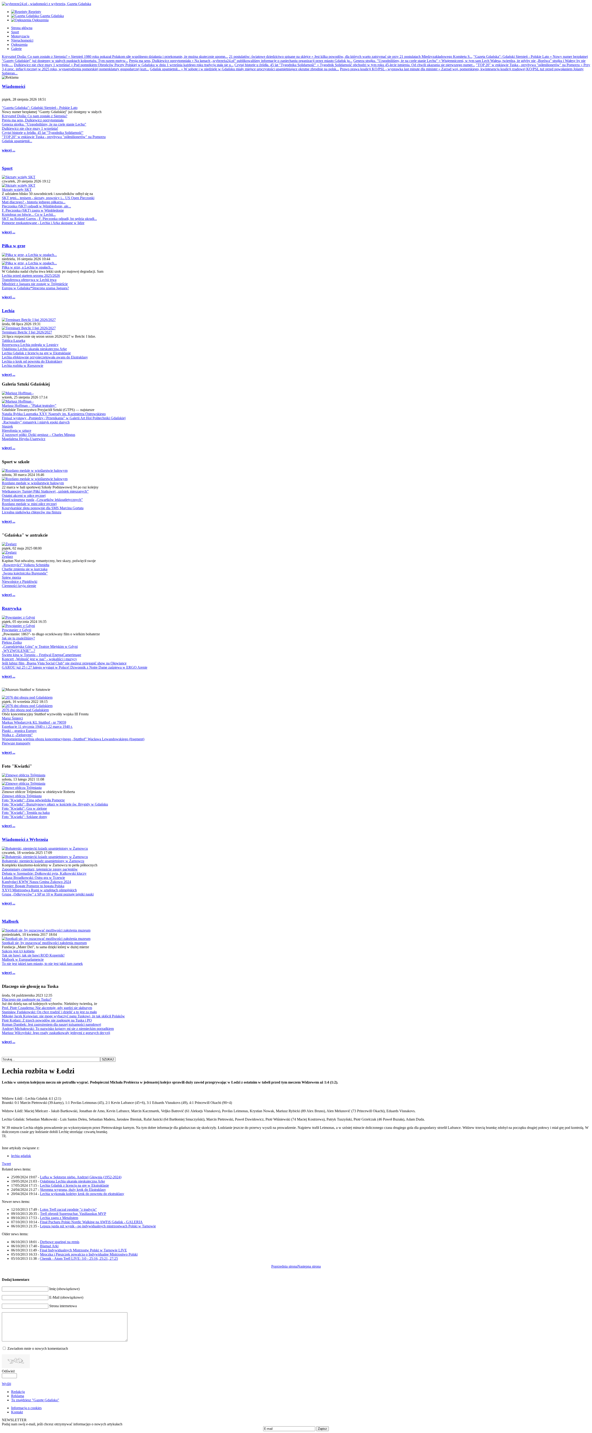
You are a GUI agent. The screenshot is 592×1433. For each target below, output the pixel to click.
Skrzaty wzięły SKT (17, 189)
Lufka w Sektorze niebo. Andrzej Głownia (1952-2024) (80, 1177)
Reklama (17, 1396)
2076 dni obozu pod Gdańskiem (25, 710)
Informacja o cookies (26, 1408)
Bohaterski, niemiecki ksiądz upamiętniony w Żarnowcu (43, 861)
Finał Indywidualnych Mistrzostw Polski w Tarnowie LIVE (83, 1250)
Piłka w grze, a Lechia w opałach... (27, 267)
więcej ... (8, 150)
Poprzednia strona (284, 1266)
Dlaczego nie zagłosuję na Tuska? (26, 999)
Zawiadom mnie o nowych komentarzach (37, 1348)
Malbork (10, 921)
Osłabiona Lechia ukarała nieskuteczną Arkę (72, 1181)
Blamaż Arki (49, 1246)
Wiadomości (13, 86)
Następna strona (309, 1266)
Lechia (8, 310)
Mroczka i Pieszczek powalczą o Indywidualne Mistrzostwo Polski (89, 1254)
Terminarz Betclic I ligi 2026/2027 (27, 332)
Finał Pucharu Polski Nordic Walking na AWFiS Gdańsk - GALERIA (91, 1222)
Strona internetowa (63, 1306)
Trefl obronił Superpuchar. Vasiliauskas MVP (73, 1214)
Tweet (6, 1164)
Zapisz (322, 1428)
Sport (7, 168)
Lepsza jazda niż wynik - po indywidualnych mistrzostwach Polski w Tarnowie (98, 1226)
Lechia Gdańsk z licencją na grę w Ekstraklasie (74, 1185)
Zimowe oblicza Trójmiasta (22, 788)
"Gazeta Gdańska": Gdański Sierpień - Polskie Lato (39, 108)
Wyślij (6, 1384)
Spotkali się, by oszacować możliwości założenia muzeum (44, 943)
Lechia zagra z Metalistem (59, 1218)
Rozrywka (12, 608)
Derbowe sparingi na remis (59, 1242)
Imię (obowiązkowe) (64, 1289)
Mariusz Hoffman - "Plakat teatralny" (29, 406)
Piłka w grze (13, 245)
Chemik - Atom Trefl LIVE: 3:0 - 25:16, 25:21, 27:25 (79, 1258)
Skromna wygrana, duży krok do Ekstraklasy (73, 1190)
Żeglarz (7, 557)
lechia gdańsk (21, 1156)
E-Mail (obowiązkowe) (66, 1297)
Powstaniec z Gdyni (16, 630)
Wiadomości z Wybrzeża (25, 839)
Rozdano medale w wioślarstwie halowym (33, 483)
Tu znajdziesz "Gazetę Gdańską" (35, 1400)
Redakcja (18, 1392)
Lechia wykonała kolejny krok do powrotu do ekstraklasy (82, 1194)
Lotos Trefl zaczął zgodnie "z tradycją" (68, 1209)
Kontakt (17, 1412)
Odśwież (8, 1371)
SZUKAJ (108, 1059)
